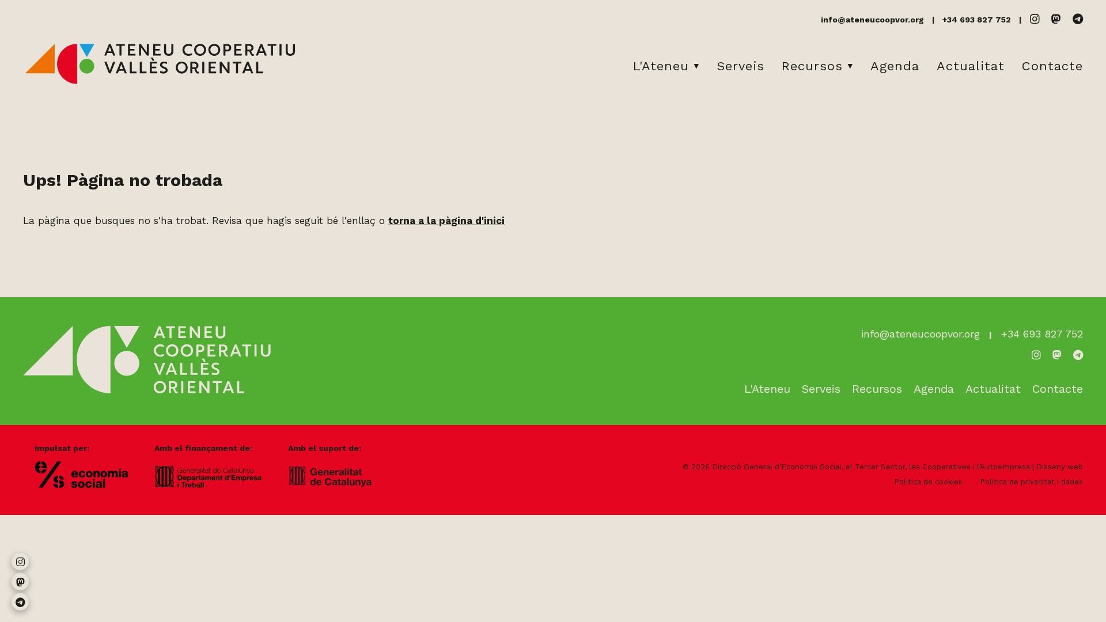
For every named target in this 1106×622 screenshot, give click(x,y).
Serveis (740, 66)
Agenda (894, 66)
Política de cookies (928, 481)
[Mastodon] (1056, 19)
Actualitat (971, 66)
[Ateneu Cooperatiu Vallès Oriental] (160, 82)
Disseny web (1059, 466)
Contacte (1052, 66)
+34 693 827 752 (976, 19)
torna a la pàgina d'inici (446, 220)
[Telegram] (1078, 19)
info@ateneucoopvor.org (872, 19)
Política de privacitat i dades (1031, 481)
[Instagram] (1035, 19)
